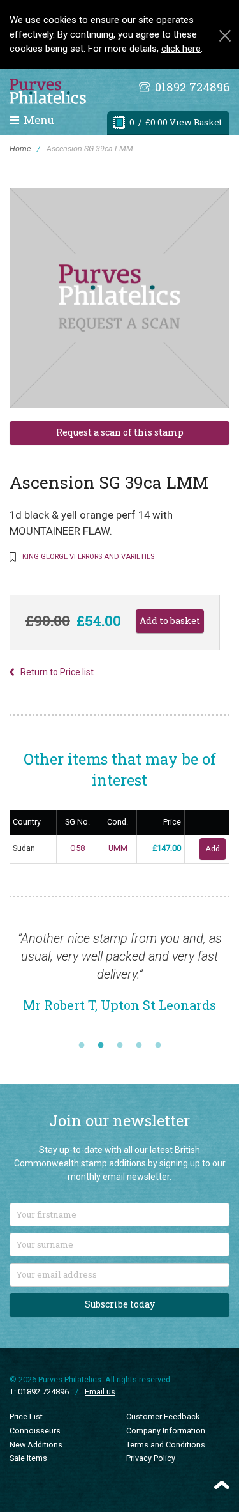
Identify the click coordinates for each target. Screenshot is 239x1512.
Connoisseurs (35, 1430)
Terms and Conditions (165, 1444)
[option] (119, 978)
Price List (26, 1416)
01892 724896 (192, 87)
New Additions (36, 1444)
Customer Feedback (162, 1416)
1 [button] (81, 1045)
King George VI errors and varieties (88, 557)
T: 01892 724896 (39, 1391)
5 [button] (158, 1045)
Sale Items (28, 1458)
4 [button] (139, 1045)
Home (20, 148)
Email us (100, 1391)
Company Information (165, 1430)
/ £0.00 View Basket (175, 122)
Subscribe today (120, 1304)
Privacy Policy (150, 1458)
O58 (77, 848)
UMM (117, 848)
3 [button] (119, 1045)
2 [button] (100, 1045)
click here (181, 48)
